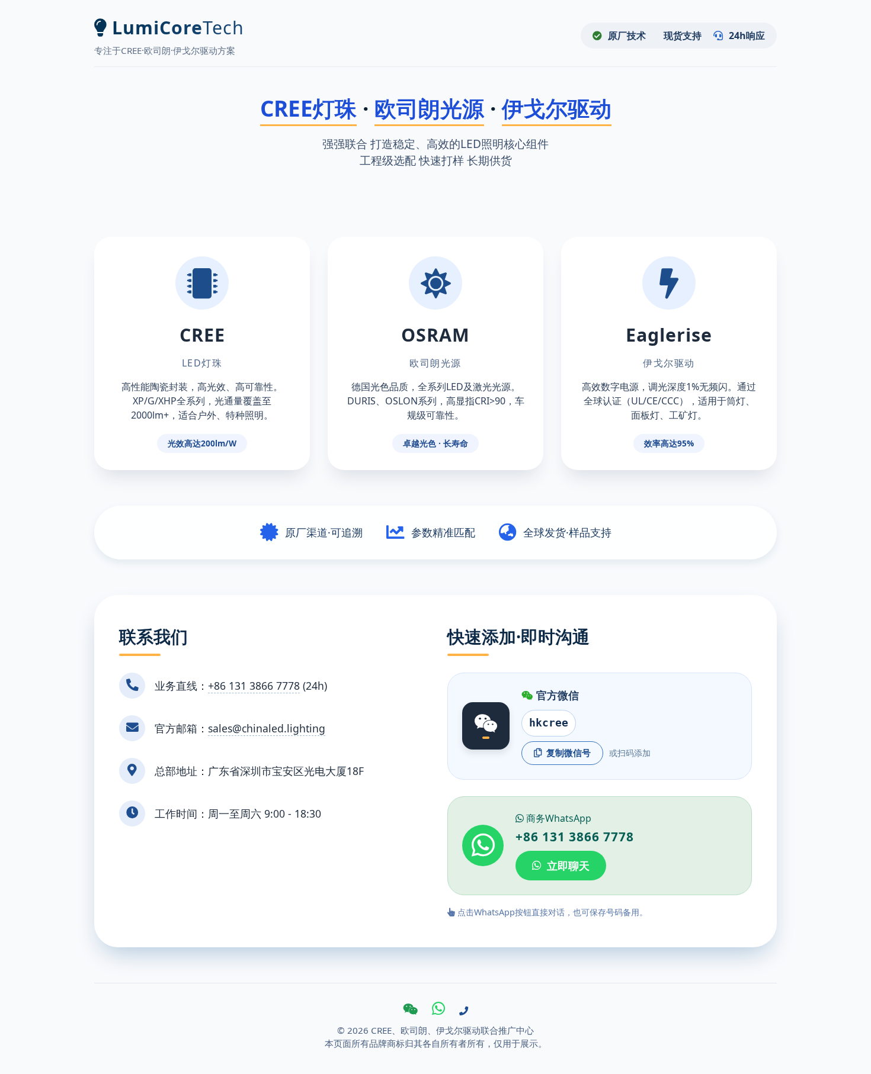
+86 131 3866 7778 (254, 686)
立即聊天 (568, 865)
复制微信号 (568, 752)
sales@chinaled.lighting (266, 728)
